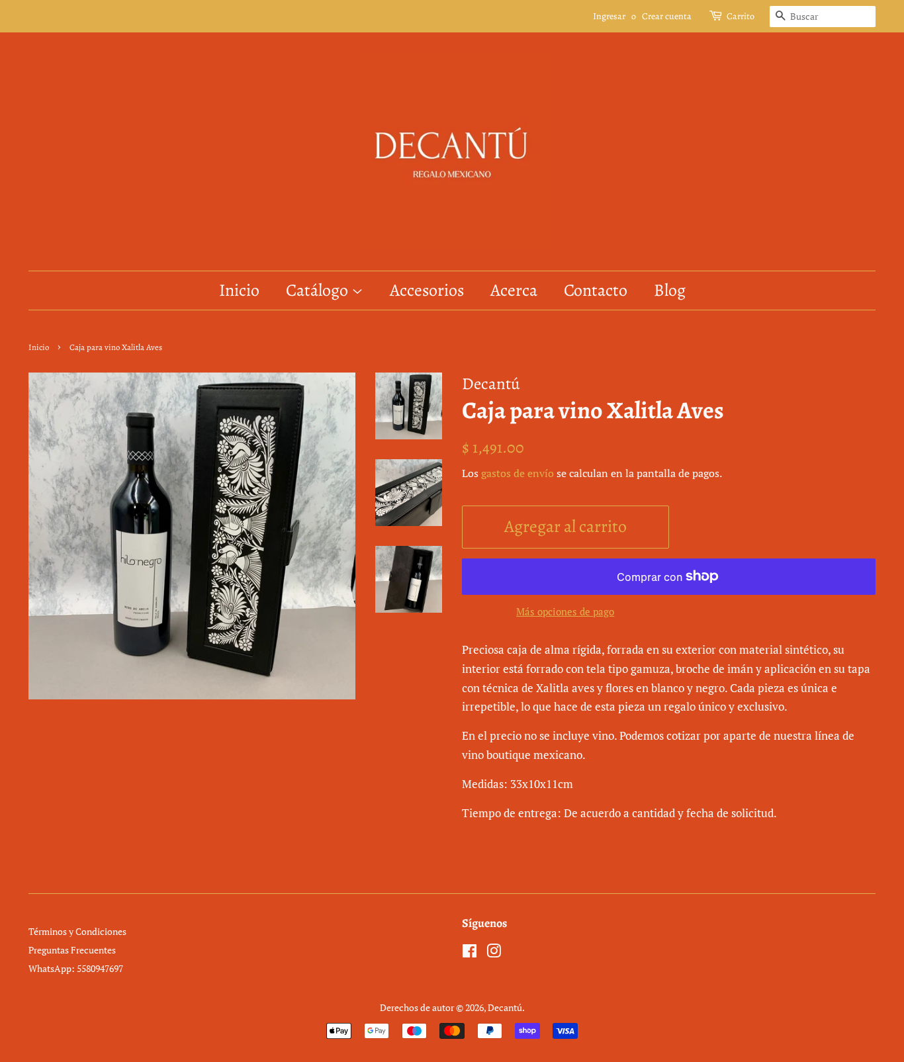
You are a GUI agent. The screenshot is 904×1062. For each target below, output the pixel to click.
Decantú (505, 1007)
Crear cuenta (667, 16)
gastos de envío (517, 473)
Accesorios (427, 290)
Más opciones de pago (565, 611)
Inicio (239, 290)
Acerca (513, 290)
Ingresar (609, 16)
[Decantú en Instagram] (493, 953)
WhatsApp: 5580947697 (75, 968)
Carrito (740, 16)
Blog (670, 290)
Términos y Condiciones (77, 931)
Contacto (595, 290)
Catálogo (318, 290)
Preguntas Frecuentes (72, 950)
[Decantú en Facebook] (469, 953)
